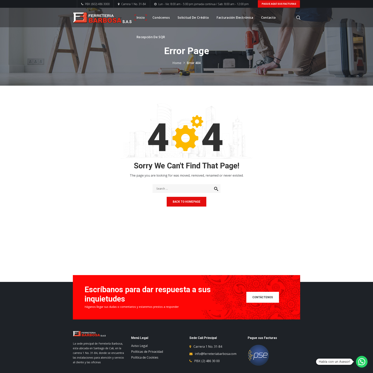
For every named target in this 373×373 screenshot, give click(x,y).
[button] (362, 362)
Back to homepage (186, 201)
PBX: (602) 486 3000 (97, 4)
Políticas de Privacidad (147, 351)
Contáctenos (262, 297)
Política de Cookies (144, 357)
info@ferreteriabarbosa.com (215, 354)
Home (177, 63)
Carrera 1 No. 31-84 (133, 4)
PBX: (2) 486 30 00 (207, 361)
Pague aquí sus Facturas (279, 3)
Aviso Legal (139, 346)
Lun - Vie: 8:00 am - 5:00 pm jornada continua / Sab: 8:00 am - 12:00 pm (203, 4)
